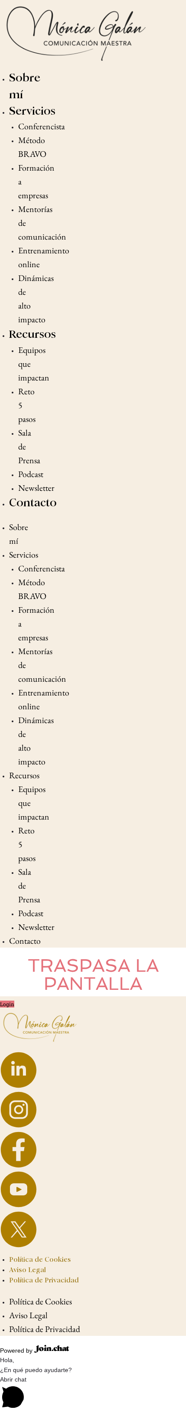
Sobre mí (18, 533)
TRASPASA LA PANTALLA (93, 974)
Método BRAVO (32, 146)
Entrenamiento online (43, 257)
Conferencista (41, 126)
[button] (93, 1394)
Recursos (32, 334)
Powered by (17, 1350)
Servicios (32, 111)
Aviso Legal (27, 1270)
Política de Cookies (40, 1259)
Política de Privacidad (44, 1280)
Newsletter (36, 487)
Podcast (30, 474)
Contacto (33, 502)
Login (7, 1004)
